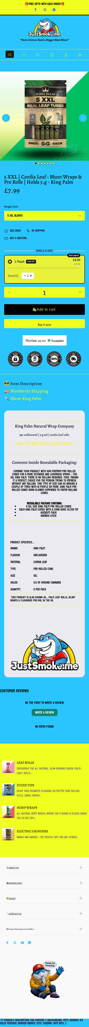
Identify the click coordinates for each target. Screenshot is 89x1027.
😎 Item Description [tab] (23, 383)
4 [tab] (44, 163)
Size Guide (15, 230)
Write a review (44, 712)
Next (83, 118)
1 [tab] (36, 163)
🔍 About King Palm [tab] (22, 398)
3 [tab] (42, 163)
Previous (6, 118)
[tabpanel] (44, 116)
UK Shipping (38, 230)
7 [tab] (53, 163)
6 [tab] (50, 163)
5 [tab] (47, 163)
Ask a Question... (19, 238)
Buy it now (44, 325)
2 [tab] (39, 163)
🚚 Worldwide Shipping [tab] (26, 391)
